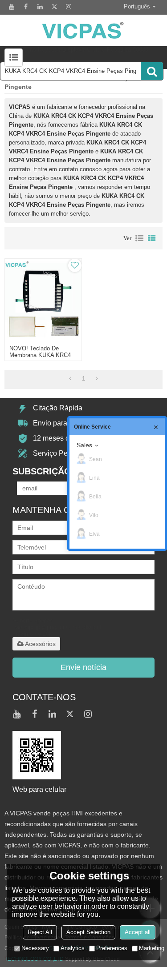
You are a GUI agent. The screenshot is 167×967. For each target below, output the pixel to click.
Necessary (35, 948)
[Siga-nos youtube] (11, 6)
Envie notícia (83, 667)
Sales (84, 445)
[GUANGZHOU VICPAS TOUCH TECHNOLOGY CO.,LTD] (83, 30)
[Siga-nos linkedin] (40, 6)
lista (139, 238)
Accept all (138, 932)
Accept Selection (88, 932)
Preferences (111, 948)
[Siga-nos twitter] (54, 6)
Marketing (151, 948)
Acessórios (40, 643)
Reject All (40, 932)
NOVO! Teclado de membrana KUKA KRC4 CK (40, 355)
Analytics (73, 948)
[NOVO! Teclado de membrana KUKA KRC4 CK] (43, 300)
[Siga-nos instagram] (68, 6)
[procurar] (152, 71)
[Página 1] (70, 378)
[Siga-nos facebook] (26, 6)
